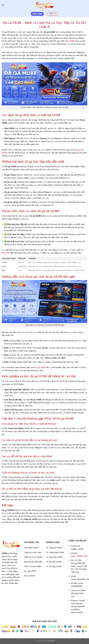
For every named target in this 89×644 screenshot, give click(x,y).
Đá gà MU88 (40, 367)
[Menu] (3, 5)
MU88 (71, 41)
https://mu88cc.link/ (79, 556)
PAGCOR (5, 253)
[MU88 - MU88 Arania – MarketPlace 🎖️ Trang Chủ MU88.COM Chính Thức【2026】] (44, 5)
